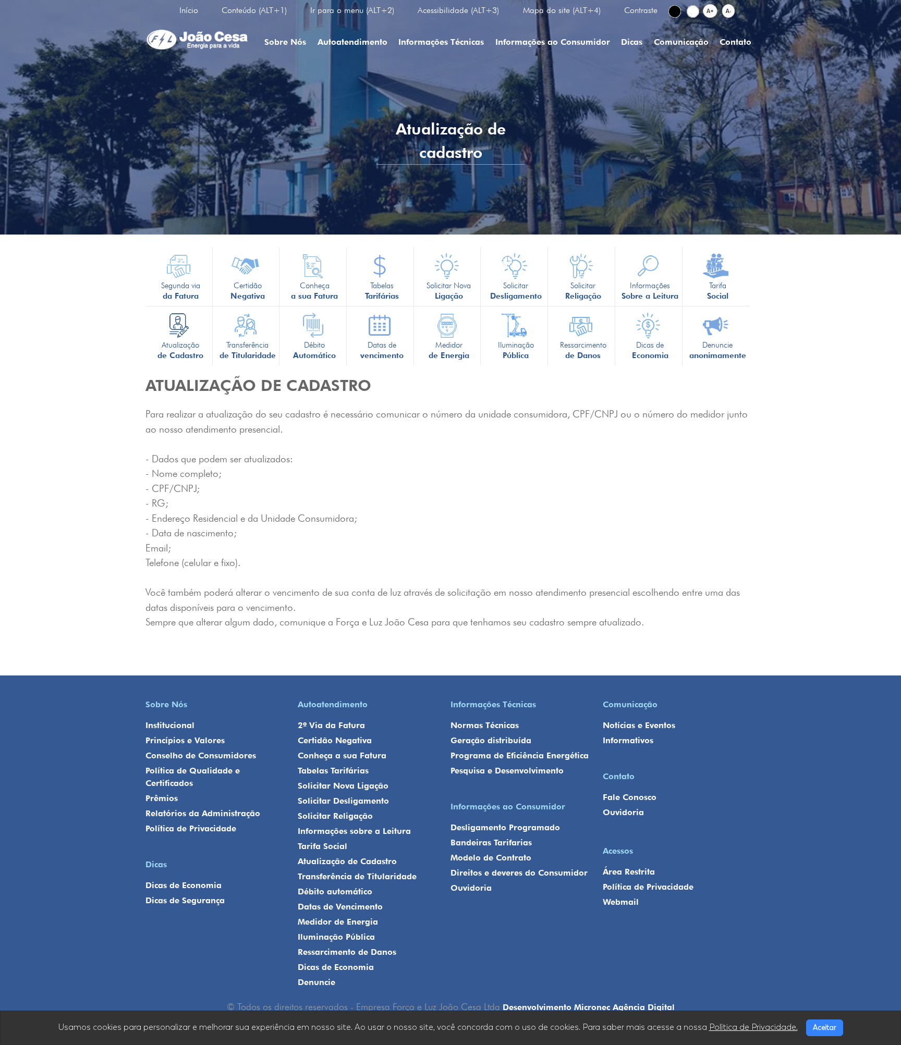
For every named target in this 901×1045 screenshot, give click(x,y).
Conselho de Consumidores (200, 755)
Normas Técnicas (485, 725)
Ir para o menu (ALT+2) (352, 10)
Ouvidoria (471, 888)
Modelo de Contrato (491, 858)
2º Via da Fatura (331, 725)
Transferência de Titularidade (357, 876)
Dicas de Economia (183, 885)
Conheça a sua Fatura (342, 755)
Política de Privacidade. (753, 1027)
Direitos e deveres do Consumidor (519, 873)
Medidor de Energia (338, 922)
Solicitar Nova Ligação (343, 786)
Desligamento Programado (505, 827)
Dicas (631, 42)
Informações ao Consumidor (552, 42)
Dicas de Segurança (185, 900)
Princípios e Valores (185, 740)
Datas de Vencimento (340, 907)
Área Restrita (629, 872)
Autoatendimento (352, 42)
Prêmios (161, 798)
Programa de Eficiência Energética (520, 755)
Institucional (169, 725)
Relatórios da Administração (202, 813)
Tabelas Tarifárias (333, 771)
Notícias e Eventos (639, 725)
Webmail (621, 902)
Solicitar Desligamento (343, 801)
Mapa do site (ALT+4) (562, 10)
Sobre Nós (285, 42)
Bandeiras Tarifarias (491, 842)
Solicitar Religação (335, 816)
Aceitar (824, 1027)
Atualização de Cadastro (347, 861)
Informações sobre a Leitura (354, 831)
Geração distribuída (491, 740)
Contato (735, 42)
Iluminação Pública (336, 937)
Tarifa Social (322, 846)
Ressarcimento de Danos (347, 952)
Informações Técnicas (441, 42)
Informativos (628, 740)
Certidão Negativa (335, 740)
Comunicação (681, 42)
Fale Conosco (629, 797)
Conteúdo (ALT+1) (254, 10)
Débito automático (335, 891)
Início (188, 10)
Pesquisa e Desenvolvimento (507, 771)
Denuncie (316, 982)
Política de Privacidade (190, 828)
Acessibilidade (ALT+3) (458, 10)
